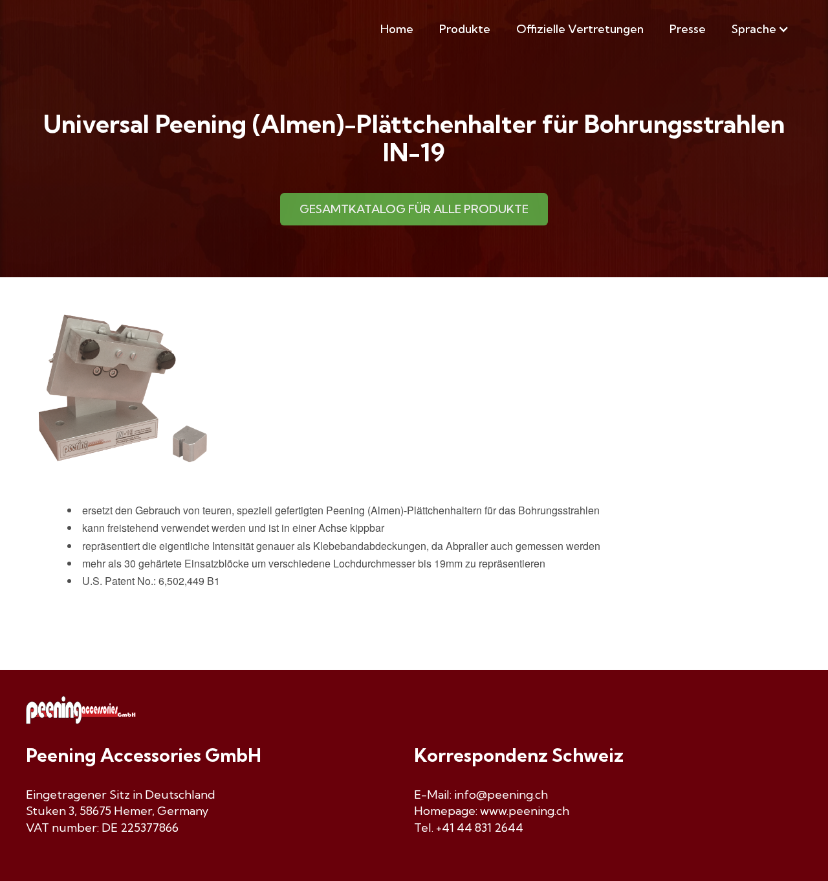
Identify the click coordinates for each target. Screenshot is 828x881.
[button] (760, 29)
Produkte (464, 28)
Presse (688, 28)
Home (396, 28)
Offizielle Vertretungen (580, 28)
